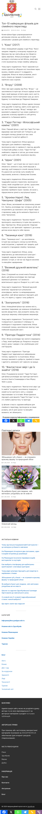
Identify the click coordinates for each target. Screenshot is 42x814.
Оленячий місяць (9, 524)
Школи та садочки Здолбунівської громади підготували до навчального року (19, 592)
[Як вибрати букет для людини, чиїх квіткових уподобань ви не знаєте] (21, 477)
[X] (13, 420)
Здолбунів (6, 756)
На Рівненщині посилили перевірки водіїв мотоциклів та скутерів (18, 559)
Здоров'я (5, 675)
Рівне (4, 752)
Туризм (5, 686)
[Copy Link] (36, 420)
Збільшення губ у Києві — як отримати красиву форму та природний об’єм (19, 458)
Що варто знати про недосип (13, 604)
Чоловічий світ (8, 689)
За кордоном (7, 671)
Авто (4, 661)
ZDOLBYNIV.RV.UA (29, 733)
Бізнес (4, 664)
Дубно (4, 763)
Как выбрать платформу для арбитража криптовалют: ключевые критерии (18, 565)
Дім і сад (5, 668)
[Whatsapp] (21, 420)
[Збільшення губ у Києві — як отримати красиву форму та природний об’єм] (21, 443)
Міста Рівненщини (10, 747)
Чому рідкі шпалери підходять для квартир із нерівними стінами (20, 572)
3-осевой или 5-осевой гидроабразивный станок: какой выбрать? (19, 598)
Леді (24, 30)
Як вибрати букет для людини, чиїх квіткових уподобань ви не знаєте (17, 492)
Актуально (6, 788)
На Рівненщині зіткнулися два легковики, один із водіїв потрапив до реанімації (20, 552)
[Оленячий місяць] (21, 511)
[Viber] (21, 424)
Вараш (4, 759)
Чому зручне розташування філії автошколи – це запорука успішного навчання (20, 546)
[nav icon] (39, 9)
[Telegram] (28, 420)
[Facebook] (5, 420)
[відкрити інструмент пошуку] (35, 9)
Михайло (6, 30)
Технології (6, 682)
